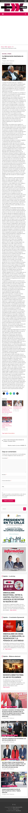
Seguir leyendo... (13, 610)
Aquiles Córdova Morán (10, 433)
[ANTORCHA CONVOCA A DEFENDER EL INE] (18, 403)
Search (24, 508)
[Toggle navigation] (3, 14)
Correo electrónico (6, 480)
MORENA (15, 735)
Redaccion (12, 60)
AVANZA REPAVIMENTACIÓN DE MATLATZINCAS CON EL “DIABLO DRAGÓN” (11, 791)
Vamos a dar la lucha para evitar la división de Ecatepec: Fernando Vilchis (13, 440)
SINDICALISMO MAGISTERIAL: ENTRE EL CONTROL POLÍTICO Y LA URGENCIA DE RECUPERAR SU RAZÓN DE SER (13, 597)
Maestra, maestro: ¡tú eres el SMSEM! (16, 445)
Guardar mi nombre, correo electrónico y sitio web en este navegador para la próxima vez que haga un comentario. (14, 495)
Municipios (9, 706)
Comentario (5, 458)
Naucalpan (15, 759)
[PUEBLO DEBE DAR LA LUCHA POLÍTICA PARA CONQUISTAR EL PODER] (7, 419)
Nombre (4, 474)
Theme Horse (16, 809)
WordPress (18, 810)
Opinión (9, 53)
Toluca (15, 706)
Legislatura (10, 735)
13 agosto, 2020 (5, 60)
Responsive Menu (25, 1)
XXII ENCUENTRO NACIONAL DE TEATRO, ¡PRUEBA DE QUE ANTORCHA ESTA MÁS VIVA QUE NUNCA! (7, 409)
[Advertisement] (14, 30)
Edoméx (4, 706)
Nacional (4, 53)
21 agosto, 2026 (5, 718)
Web (3, 486)
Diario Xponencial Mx (17, 807)
